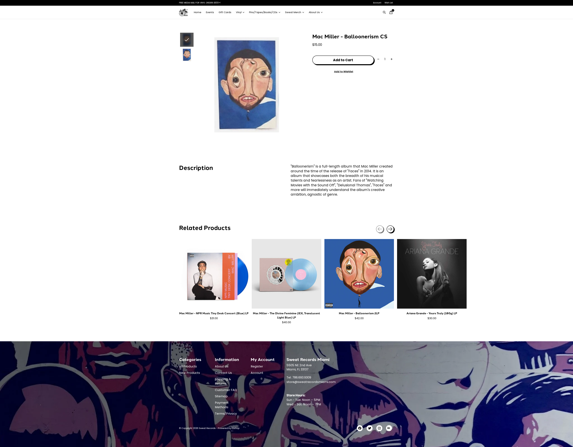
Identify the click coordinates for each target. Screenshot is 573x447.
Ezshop (235, 428)
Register (257, 366)
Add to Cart (343, 60)
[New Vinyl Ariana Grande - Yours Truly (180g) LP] (432, 274)
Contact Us (223, 373)
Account (257, 373)
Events (210, 12)
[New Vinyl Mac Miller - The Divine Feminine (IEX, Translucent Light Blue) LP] (286, 274)
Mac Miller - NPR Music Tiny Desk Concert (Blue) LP (214, 313)
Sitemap (221, 396)
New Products (189, 373)
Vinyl (239, 12)
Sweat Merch (293, 12)
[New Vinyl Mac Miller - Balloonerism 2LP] (359, 274)
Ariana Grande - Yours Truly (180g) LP (431, 313)
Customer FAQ (226, 390)
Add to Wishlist (343, 71)
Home (197, 12)
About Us (314, 12)
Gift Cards (225, 12)
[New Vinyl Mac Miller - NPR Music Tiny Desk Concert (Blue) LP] (214, 274)
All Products (188, 366)
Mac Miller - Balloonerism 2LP (359, 313)
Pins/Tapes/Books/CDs (263, 12)
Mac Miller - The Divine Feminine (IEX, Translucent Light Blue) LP (286, 315)
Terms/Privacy (226, 413)
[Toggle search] (384, 12)
